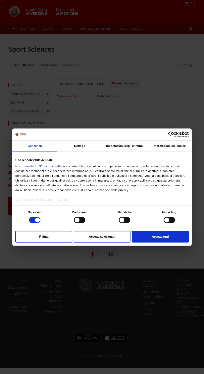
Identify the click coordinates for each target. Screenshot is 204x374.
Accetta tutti (160, 236)
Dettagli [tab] (79, 145)
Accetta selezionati (102, 236)
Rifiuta (43, 236)
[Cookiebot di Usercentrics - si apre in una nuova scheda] (171, 134)
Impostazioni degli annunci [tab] (124, 145)
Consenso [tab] (35, 145)
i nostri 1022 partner (39, 166)
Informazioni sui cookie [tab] (169, 145)
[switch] (79, 220)
